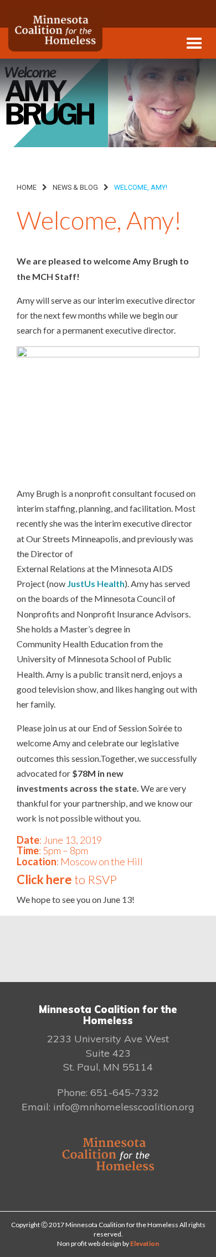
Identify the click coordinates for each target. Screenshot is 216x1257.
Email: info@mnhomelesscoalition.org (108, 1106)
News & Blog (75, 187)
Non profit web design (89, 1243)
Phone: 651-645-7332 (108, 1092)
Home (27, 187)
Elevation (144, 1243)
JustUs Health (96, 583)
